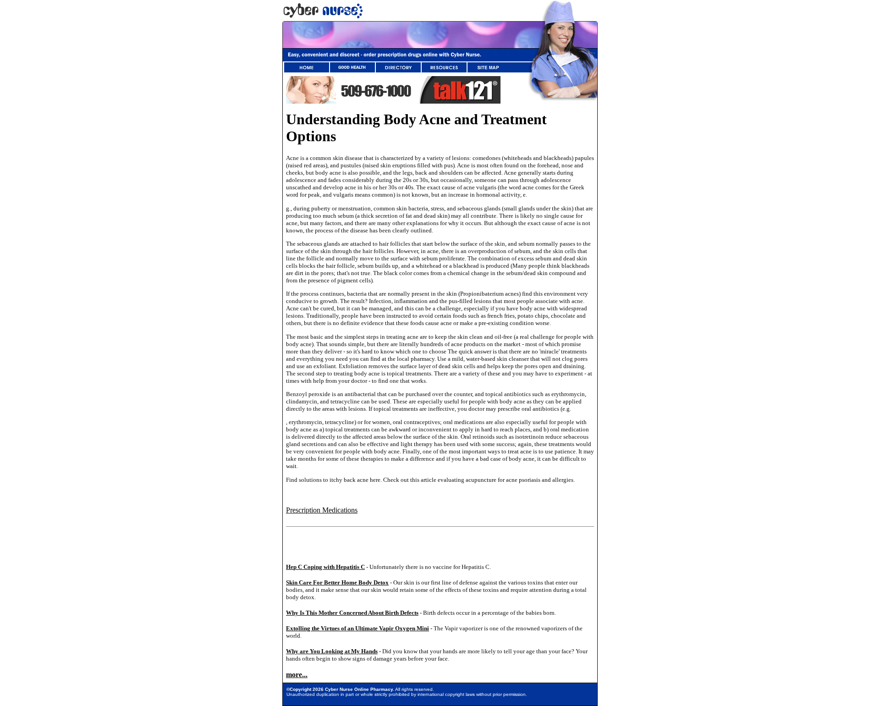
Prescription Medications (322, 510)
